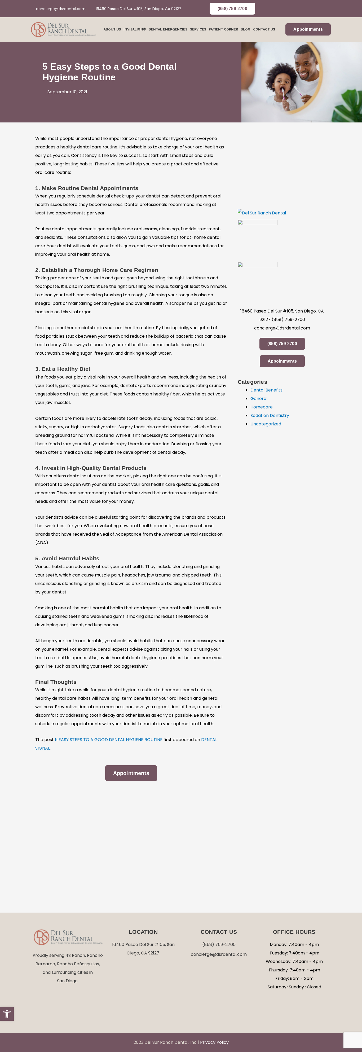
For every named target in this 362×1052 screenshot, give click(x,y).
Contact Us (264, 29)
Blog (245, 29)
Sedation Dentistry (269, 415)
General (258, 398)
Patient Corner (223, 29)
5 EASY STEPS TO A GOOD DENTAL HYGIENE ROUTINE (108, 740)
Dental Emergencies (168, 29)
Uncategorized (265, 424)
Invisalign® (134, 29)
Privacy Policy (214, 1042)
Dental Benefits (266, 390)
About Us (112, 29)
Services (198, 29)
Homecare (261, 407)
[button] (7, 1014)
